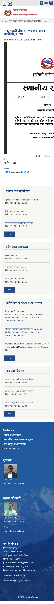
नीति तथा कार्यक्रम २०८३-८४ (16, 267)
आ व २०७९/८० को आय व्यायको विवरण (19, 391)
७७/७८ (6, 168)
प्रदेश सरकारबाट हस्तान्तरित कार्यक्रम (19, 223)
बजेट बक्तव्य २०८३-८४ (14, 255)
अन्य (9, 234)
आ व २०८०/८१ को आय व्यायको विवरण (19, 379)
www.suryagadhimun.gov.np (22, 570)
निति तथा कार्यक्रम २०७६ (14, 211)
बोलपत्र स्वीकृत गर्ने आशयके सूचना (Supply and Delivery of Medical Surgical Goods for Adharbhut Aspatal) (23, 332)
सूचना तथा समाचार (12, 435)
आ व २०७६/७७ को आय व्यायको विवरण (19, 403)
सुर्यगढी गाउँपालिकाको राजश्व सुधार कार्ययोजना (21, 200)
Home (4, 21)
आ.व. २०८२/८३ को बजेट (14, 279)
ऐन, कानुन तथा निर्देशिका (15, 444)
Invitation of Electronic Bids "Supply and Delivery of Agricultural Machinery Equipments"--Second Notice (27, 347)
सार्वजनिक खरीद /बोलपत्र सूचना (18, 439)
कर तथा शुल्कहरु (11, 448)
